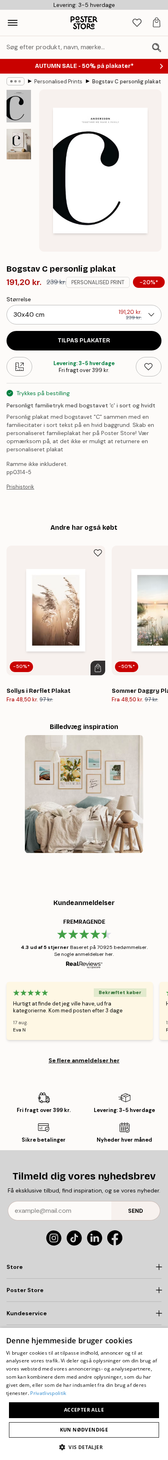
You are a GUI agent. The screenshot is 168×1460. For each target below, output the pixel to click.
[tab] (137, 23)
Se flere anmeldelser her (84, 1060)
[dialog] (84, 1394)
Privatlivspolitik (48, 1393)
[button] (84, 1447)
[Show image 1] (19, 106)
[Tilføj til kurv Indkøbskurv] (98, 668)
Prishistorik (20, 486)
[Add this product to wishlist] (148, 366)
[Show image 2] (19, 144)
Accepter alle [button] (84, 1409)
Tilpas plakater (84, 340)
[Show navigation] (12, 23)
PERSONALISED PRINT (97, 282)
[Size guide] (19, 366)
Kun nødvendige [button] (84, 1429)
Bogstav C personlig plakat (126, 81)
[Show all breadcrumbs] (15, 81)
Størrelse (19, 299)
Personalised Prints (58, 81)
